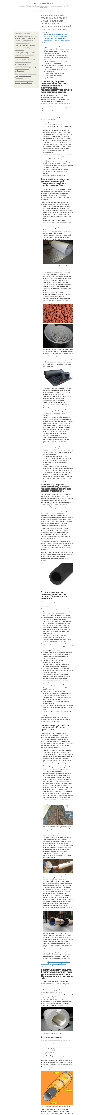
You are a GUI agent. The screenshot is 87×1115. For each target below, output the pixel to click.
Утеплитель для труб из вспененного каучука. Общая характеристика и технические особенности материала (58, 51)
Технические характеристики (54, 74)
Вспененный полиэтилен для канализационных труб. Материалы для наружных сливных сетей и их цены (56, 45)
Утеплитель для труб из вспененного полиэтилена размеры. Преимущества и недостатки (56, 57)
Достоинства (49, 78)
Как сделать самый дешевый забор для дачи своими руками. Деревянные (26, 76)
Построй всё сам (43, 3)
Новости (43, 11)
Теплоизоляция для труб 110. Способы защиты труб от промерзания (56, 62)
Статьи (50, 11)
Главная (35, 11)
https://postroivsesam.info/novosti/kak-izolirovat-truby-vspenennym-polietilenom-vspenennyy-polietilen (55, 964)
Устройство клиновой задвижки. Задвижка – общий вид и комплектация (25, 48)
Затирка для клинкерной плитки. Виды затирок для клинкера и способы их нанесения (25, 55)
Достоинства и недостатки (53, 76)
